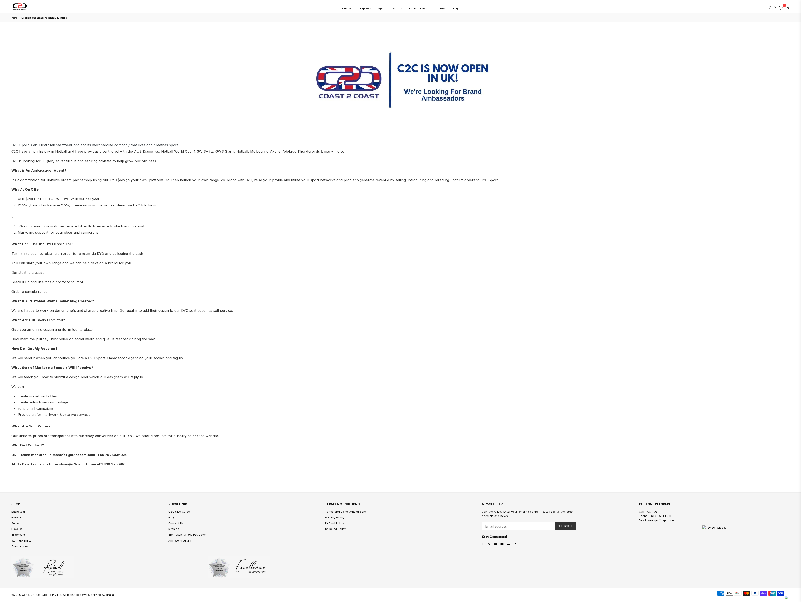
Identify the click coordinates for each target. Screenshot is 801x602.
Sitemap (173, 528)
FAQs (171, 517)
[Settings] (787, 7)
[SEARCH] (770, 7)
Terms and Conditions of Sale (345, 511)
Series (397, 8)
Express (365, 8)
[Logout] (775, 7)
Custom (347, 8)
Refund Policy (334, 523)
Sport (382, 8)
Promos (440, 8)
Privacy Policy (334, 517)
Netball (16, 517)
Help (455, 8)
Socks (15, 523)
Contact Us (176, 523)
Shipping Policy (335, 528)
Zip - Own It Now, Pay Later (187, 534)
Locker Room (418, 8)
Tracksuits (18, 534)
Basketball (18, 511)
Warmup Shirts (21, 540)
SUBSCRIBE (565, 526)
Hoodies (17, 528)
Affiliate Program (179, 540)
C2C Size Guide (179, 511)
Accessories (20, 546)
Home (14, 17)
